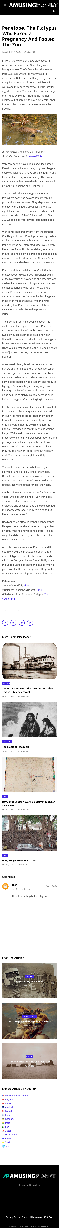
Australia (9, 1107)
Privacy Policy (13, 1217)
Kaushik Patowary (12, 52)
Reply (48, 886)
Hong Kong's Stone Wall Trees (19, 860)
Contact (26, 1217)
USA (20, 610)
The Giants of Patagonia (15, 746)
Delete (54, 886)
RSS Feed (48, 1217)
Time (27, 585)
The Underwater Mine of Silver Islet (29, 1061)
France (8, 1115)
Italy (7, 1126)
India (7, 1123)
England (29, 976)
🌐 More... (7, 1146)
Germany (9, 1119)
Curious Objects (29, 1016)
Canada (29, 1057)
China (5, 797)
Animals (8, 610)
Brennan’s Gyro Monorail (29, 981)
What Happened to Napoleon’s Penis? (29, 1021)
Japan (8, 1130)
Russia (8, 1138)
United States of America (17, 1095)
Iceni (15, 884)
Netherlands (11, 1134)
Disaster (6, 683)
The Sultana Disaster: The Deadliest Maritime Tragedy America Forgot (27, 690)
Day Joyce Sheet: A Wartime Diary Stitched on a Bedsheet (28, 803)
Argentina (7, 742)
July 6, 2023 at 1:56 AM (21, 889)
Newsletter (36, 1217)
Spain (8, 1142)
